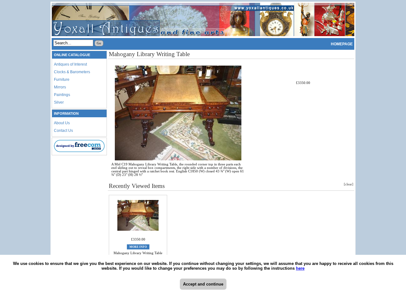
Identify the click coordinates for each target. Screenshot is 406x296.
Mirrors (60, 87)
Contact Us (63, 130)
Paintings (62, 95)
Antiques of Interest (70, 64)
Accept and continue (203, 284)
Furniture (61, 79)
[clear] (348, 184)
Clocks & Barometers (72, 72)
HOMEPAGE (342, 44)
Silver (59, 102)
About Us (62, 123)
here (300, 268)
